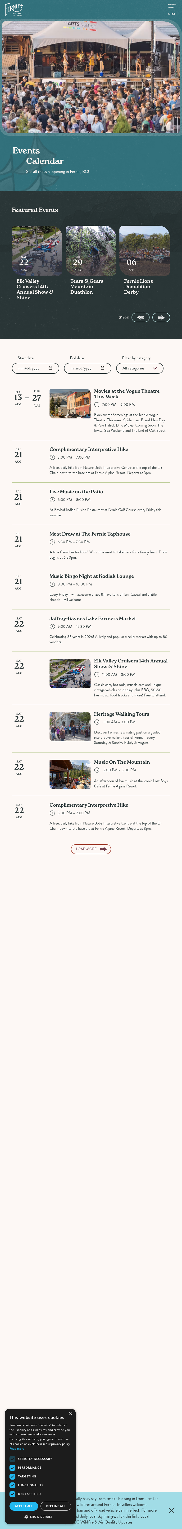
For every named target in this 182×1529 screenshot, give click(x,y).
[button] (40, 1516)
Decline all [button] (55, 1506)
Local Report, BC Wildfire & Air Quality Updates (104, 1519)
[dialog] (40, 1466)
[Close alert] (171, 1510)
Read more (17, 1449)
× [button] (70, 1414)
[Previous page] (140, 317)
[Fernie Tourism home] (14, 9)
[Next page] (161, 317)
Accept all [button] (24, 1506)
